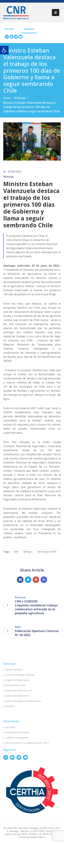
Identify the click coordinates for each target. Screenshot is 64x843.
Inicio (7, 98)
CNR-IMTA (10, 706)
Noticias (20, 98)
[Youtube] (21, 37)
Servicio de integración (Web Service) (23, 701)
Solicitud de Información (17, 732)
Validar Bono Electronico (17, 695)
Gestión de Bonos (14, 669)
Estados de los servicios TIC (18, 690)
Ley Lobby (10, 727)
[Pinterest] (36, 579)
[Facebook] (11, 37)
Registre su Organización (17, 680)
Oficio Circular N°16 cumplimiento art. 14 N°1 (27, 743)
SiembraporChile (47, 551)
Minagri (27, 551)
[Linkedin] (44, 579)
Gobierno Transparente (16, 737)
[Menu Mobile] (55, 12)
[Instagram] (7, 37)
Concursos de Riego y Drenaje (19, 674)
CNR (15, 551)
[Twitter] (16, 37)
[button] (4, 50)
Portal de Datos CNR (15, 685)
